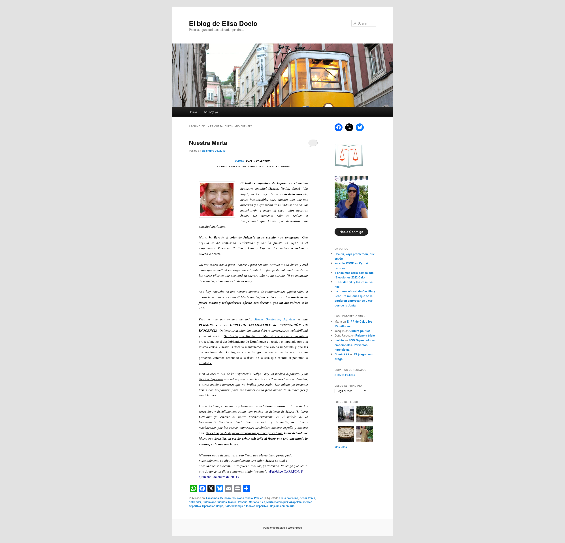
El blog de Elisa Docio (223, 23)
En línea (345, 375)
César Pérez (307, 498)
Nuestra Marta (208, 142)
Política (258, 498)
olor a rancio (245, 498)
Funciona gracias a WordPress (282, 528)
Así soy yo (211, 112)
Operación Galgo (212, 506)
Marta (239, 160)
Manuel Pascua (237, 502)
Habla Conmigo (351, 231)
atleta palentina (288, 498)
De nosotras (228, 498)
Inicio (193, 112)
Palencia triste (365, 335)
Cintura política (359, 331)
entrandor (195, 502)
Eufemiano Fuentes (215, 502)
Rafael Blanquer (234, 506)
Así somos (212, 498)
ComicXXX (342, 354)
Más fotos (341, 447)
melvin (339, 340)
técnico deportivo (257, 506)
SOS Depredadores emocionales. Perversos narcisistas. (355, 345)
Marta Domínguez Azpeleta (274, 319)
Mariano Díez (257, 502)
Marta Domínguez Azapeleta (284, 502)
